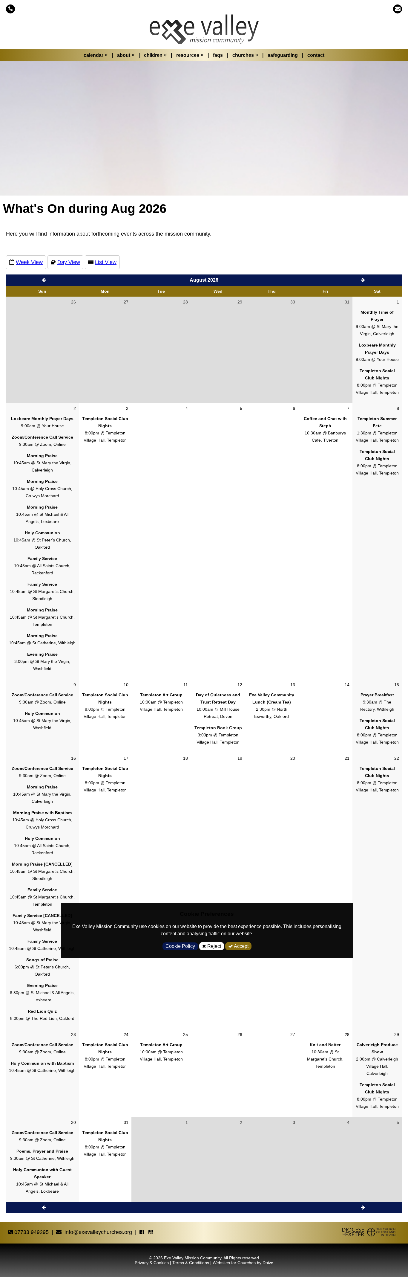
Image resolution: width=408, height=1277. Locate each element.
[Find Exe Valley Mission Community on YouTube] (151, 1232)
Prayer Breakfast (377, 694)
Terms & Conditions (190, 1262)
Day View (68, 262)
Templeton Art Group (161, 694)
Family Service (42, 558)
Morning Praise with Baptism (42, 812)
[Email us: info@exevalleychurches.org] (397, 9)
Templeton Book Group (218, 727)
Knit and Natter (325, 1044)
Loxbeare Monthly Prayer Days (42, 418)
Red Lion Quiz (42, 1011)
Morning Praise (42, 455)
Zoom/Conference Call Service (42, 437)
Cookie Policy (180, 946)
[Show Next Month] (363, 1207)
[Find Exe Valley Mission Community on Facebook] (142, 1232)
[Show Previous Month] (44, 280)
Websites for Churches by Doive (243, 1262)
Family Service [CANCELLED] (42, 915)
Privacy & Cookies (152, 1262)
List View (105, 262)
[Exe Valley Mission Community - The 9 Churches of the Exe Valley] (204, 32)
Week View (29, 262)
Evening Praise (42, 654)
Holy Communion (42, 532)
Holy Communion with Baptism (42, 1063)
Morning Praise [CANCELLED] (42, 864)
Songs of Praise (42, 959)
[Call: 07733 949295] (10, 9)
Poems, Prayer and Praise (42, 1151)
